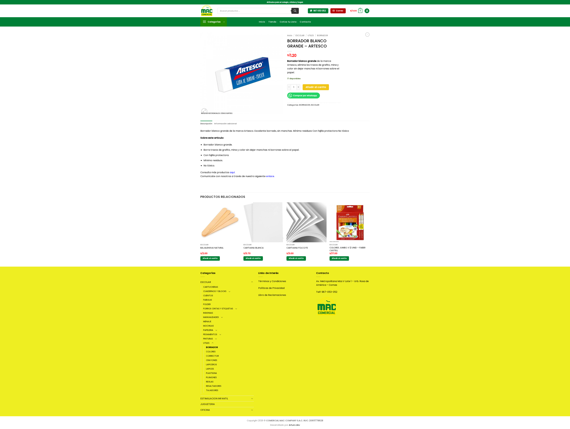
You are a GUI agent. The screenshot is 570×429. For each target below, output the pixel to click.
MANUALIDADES (211, 317)
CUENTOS (208, 295)
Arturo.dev (294, 425)
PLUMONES (211, 377)
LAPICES (210, 368)
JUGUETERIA (207, 404)
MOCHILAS (208, 325)
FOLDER (207, 304)
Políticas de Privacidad (271, 288)
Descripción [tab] (206, 123)
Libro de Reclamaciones (272, 295)
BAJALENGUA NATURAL (212, 247)
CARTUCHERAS (210, 286)
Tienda (272, 21)
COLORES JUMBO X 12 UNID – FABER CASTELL (347, 249)
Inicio (262, 21)
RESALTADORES (213, 386)
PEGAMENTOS (210, 334)
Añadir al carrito (316, 87)
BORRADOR (322, 35)
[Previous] (200, 234)
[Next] (369, 234)
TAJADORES (212, 390)
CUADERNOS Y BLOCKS (214, 291)
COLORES (211, 351)
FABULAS (207, 299)
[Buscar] (295, 11)
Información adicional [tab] (225, 123)
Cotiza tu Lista (288, 21)
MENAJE (207, 321)
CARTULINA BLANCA (253, 247)
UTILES (311, 35)
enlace (270, 176)
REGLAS (209, 381)
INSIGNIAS (208, 312)
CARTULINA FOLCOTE (297, 247)
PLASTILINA (211, 373)
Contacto (305, 21)
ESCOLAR (300, 35)
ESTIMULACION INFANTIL (214, 398)
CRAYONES (211, 360)
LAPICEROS (211, 364)
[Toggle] (252, 282)
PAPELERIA (208, 330)
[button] (356, 11)
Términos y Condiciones (272, 281)
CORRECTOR (212, 355)
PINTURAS (208, 338)
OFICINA (205, 410)
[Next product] (367, 34)
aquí (232, 172)
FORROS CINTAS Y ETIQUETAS (218, 308)
